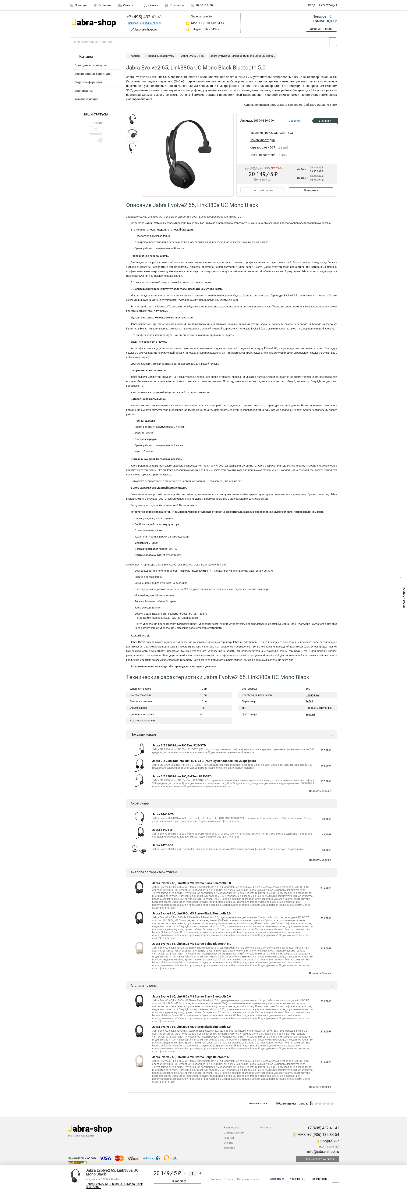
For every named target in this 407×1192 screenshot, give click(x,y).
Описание (215, 1179)
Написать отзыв (258, 1103)
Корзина (295, 1178)
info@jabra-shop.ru (322, 1151)
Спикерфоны (83, 90)
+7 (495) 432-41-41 (143, 16)
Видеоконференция (88, 82)
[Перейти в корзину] (309, 19)
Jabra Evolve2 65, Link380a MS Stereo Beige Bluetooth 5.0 (191, 943)
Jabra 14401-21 (163, 829)
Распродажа (231, 1127)
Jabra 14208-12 (163, 845)
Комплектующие (86, 99)
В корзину (311, 190)
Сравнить (276, 1178)
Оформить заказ (321, 29)
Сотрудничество (234, 1132)
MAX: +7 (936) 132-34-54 (207, 23)
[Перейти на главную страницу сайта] (94, 23)
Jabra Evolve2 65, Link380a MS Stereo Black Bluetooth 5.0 (191, 883)
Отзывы (229, 1179)
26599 (309, 701)
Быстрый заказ (262, 190)
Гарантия (105, 5)
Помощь (81, 5)
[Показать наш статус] (95, 132)
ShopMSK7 (329, 1141)
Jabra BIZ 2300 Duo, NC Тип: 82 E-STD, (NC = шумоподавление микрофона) (204, 761)
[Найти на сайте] (333, 42)
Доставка (151, 5)
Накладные (312, 695)
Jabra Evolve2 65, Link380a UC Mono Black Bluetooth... (114, 1185)
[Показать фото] (132, 119)
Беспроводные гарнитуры (92, 73)
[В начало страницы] (335, 1178)
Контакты (177, 5)
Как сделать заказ (248, 1179)
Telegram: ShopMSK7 (205, 29)
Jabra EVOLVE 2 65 (192, 55)
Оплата (128, 5)
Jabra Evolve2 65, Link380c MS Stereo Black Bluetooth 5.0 (191, 913)
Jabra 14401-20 (163, 814)
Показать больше (320, 791)
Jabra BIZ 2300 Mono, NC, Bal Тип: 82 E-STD (182, 776)
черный (310, 714)
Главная (135, 55)
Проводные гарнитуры (90, 65)
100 (308, 688)
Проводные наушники (319, 707)
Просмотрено (319, 1178)
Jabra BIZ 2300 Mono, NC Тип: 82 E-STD (179, 745)
